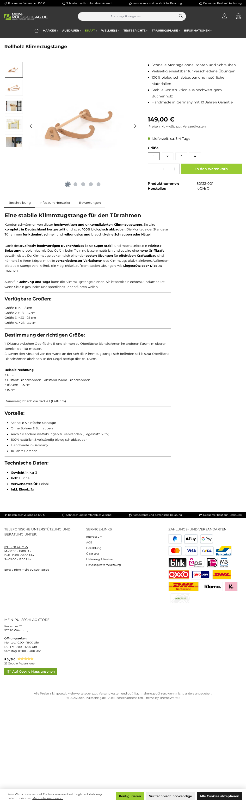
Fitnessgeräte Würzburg (103, 565)
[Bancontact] (224, 551)
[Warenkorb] (237, 16)
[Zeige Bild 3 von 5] (83, 184)
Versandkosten (109, 693)
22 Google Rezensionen (20, 663)
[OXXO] (178, 575)
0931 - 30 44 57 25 (16, 547)
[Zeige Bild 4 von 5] (91, 184)
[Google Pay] (207, 539)
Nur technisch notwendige (170, 796)
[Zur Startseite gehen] (26, 16)
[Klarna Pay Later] (231, 587)
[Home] (36, 30)
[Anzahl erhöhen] (174, 169)
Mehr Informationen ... (47, 798)
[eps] (196, 563)
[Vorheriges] (31, 126)
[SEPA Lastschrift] (207, 551)
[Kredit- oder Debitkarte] (183, 551)
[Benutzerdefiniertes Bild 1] (221, 575)
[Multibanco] (224, 563)
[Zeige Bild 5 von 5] (98, 184)
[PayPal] (175, 539)
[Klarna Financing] (212, 587)
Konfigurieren (130, 796)
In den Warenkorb (211, 169)
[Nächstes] (135, 126)
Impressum (94, 536)
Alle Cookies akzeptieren (219, 796)
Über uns (92, 553)
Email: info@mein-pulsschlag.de (26, 569)
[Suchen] (181, 16)
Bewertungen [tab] (90, 202)
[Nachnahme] (183, 587)
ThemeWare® (170, 698)
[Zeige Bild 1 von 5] (68, 184)
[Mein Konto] (224, 16)
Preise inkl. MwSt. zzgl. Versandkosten (177, 126)
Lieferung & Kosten (99, 559)
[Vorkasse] (180, 598)
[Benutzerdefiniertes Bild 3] (200, 575)
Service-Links (99, 529)
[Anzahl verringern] (152, 169)
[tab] (19, 203)
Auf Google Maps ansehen (33, 671)
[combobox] (127, 16)
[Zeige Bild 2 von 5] (75, 184)
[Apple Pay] (191, 539)
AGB (89, 542)
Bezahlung (94, 548)
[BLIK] (177, 563)
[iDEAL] (212, 563)
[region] (71, 126)
